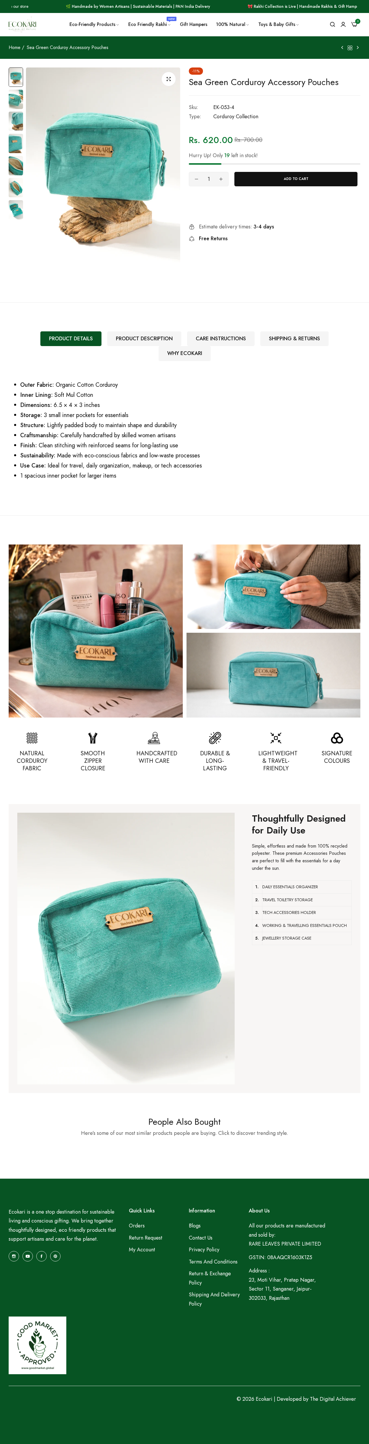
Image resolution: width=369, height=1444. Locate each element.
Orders (137, 1225)
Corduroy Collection (235, 116)
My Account (142, 1249)
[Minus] (196, 179)
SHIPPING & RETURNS (294, 338)
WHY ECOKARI (184, 353)
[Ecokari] (22, 24)
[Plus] (221, 179)
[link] (94, 24)
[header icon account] (343, 24)
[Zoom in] (168, 79)
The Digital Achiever (333, 1399)
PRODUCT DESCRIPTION (144, 338)
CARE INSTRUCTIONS (221, 338)
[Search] (332, 24)
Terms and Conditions (213, 1261)
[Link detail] (14, 1256)
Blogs (195, 1225)
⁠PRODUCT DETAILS (71, 338)
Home (14, 47)
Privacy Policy (204, 1249)
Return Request (145, 1237)
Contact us (200, 1237)
